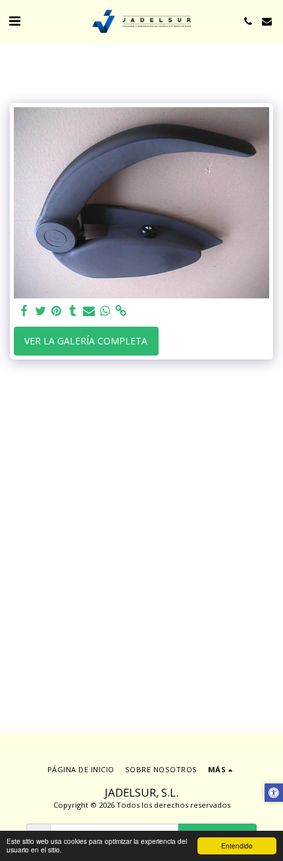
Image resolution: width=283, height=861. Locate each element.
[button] (14, 20)
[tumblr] (73, 311)
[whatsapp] (105, 311)
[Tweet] (41, 311)
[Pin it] (57, 311)
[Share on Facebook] (24, 311)
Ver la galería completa (85, 341)
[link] (121, 311)
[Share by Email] (89, 311)
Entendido (237, 845)
